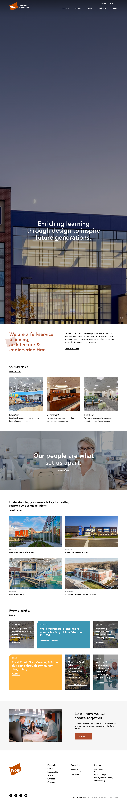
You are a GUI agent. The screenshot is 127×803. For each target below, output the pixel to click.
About (115, 8)
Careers (104, 3)
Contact (111, 3)
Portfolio (78, 8)
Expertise (65, 8)
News (90, 8)
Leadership (102, 8)
